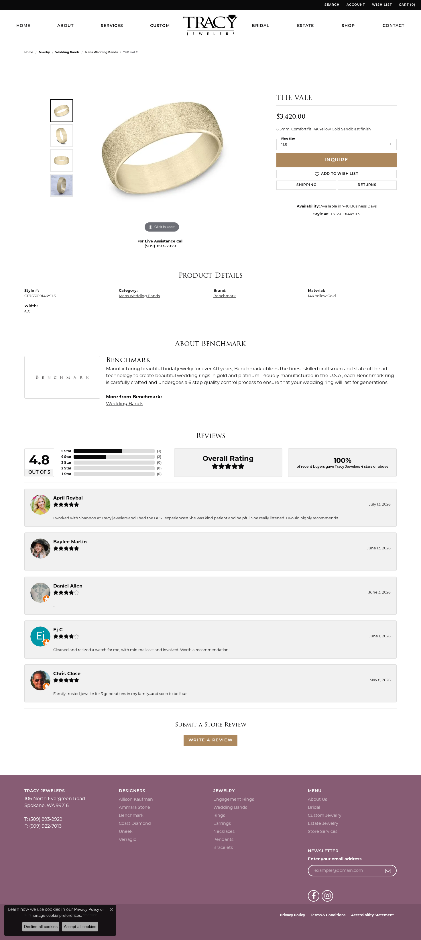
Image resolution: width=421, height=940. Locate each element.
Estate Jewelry (323, 823)
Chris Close (66, 673)
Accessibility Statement (372, 915)
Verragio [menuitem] (127, 839)
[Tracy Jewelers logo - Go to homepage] (210, 25)
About (65, 26)
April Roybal (68, 498)
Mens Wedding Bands (101, 52)
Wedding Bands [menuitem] (230, 807)
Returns (367, 185)
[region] (162, 148)
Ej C (58, 629)
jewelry (44, 52)
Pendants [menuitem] (223, 839)
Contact (393, 26)
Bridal (260, 26)
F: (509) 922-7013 (43, 826)
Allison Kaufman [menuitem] (136, 799)
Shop (348, 26)
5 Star (66, 451)
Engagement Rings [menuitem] (233, 799)
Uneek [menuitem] (126, 831)
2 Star (66, 468)
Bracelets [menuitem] (223, 847)
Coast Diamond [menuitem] (135, 823)
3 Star (66, 462)
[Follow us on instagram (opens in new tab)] (327, 896)
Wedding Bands (67, 52)
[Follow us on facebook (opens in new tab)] (313, 896)
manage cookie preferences (55, 915)
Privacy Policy (292, 915)
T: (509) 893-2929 (43, 819)
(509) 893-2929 (160, 246)
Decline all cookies (41, 926)
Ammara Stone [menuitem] (134, 807)
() (159, 451)
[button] (331, 5)
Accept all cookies (80, 926)
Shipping (306, 185)
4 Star (66, 457)
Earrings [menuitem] (222, 823)
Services (112, 26)
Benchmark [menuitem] (131, 815)
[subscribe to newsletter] (388, 870)
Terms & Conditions (328, 915)
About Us (317, 799)
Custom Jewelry (324, 815)
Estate (305, 26)
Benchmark (224, 296)
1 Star (66, 474)
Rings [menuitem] (219, 815)
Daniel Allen (67, 586)
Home (23, 26)
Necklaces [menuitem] (224, 831)
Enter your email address (335, 858)
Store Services (322, 831)
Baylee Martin (70, 542)
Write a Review (210, 740)
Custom (160, 26)
